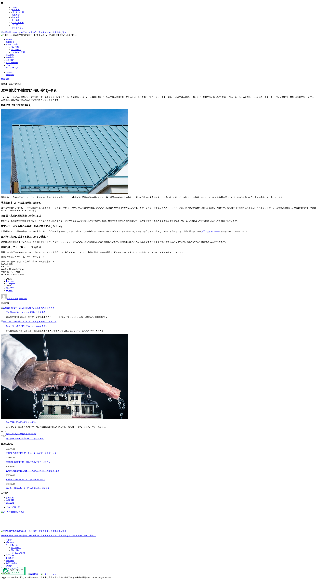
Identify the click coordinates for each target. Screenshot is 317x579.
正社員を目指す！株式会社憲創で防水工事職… (27, 312)
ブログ (15, 25)
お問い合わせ (18, 23)
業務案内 (16, 10)
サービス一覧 (18, 12)
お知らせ (10, 497)
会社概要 (16, 20)
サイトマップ (18, 28)
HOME (15, 7)
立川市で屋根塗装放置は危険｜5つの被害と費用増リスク (31, 453)
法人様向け (16, 47)
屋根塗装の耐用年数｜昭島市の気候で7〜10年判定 (28, 462)
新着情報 (23, 299)
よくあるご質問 (18, 52)
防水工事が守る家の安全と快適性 (21, 422)
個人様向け (16, 50)
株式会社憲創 (12, 299)
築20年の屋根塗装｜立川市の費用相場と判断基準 (28, 488)
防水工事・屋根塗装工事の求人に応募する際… (27, 326)
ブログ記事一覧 (13, 507)
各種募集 (16, 17)
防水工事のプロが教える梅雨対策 (21, 434)
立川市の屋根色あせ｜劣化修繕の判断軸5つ (25, 479)
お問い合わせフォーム (211, 231)
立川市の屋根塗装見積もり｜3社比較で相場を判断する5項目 (32, 471)
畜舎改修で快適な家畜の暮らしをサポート (25, 438)
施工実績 (16, 15)
